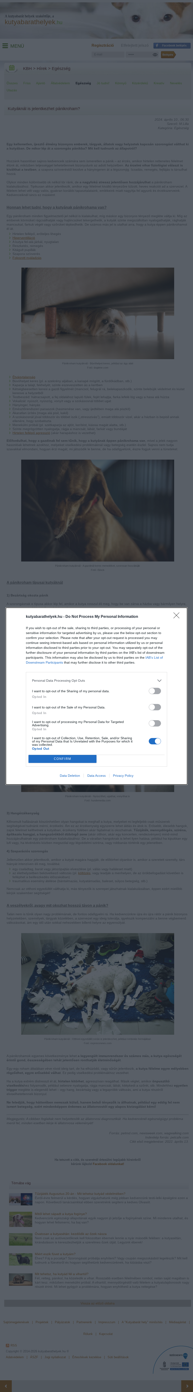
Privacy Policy (123, 775)
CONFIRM (62, 759)
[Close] (177, 616)
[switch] (155, 691)
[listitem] (96, 680)
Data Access (96, 775)
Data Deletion (70, 775)
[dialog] (96, 696)
